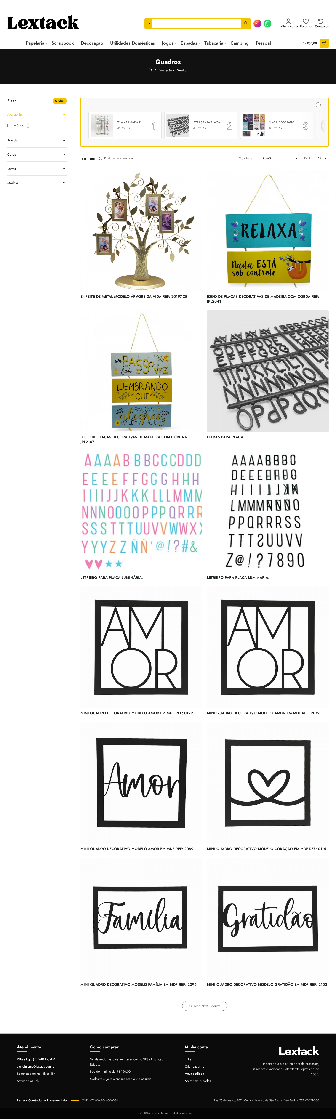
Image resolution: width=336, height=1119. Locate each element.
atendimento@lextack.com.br (36, 1066)
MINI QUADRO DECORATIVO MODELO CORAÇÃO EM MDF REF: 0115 (266, 849)
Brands (12, 140)
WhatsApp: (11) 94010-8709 (36, 1059)
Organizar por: (247, 158)
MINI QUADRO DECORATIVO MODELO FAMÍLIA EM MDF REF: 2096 (138, 984)
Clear (61, 101)
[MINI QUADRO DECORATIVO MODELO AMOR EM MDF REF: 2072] (268, 647)
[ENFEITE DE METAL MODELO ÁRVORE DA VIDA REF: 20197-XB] (141, 231)
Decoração (165, 70)
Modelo (12, 183)
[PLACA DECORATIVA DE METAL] (253, 125)
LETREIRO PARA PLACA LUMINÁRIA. (111, 577)
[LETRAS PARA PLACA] (177, 125)
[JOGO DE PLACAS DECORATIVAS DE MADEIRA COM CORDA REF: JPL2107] (141, 371)
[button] (118, 128)
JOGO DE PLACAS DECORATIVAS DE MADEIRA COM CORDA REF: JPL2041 (263, 299)
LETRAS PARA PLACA (206, 123)
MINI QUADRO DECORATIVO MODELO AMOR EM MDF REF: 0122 (136, 713)
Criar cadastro (194, 1066)
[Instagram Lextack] (257, 23)
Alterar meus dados (198, 1081)
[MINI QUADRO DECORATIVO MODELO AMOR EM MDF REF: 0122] (141, 647)
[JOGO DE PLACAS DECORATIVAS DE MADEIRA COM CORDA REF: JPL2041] (268, 231)
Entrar (189, 1059)
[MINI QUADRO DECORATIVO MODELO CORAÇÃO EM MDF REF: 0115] (268, 783)
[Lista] (92, 158)
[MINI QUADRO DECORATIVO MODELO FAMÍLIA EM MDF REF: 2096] (141, 919)
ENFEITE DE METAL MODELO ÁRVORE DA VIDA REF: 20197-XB (133, 296)
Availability (15, 114)
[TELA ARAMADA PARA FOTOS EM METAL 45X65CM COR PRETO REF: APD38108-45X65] (102, 125)
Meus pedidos (194, 1073)
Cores (11, 154)
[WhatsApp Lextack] (267, 23)
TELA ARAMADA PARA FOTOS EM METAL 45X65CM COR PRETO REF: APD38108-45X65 (131, 123)
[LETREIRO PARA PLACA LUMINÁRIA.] (141, 512)
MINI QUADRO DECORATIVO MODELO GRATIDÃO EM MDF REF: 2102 (267, 984)
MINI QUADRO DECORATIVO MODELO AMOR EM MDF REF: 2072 (263, 713)
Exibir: (308, 158)
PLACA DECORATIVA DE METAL (282, 123)
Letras (11, 168)
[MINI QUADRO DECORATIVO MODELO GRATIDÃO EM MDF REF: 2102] (268, 919)
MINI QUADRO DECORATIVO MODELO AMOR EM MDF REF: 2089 (136, 849)
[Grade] (84, 158)
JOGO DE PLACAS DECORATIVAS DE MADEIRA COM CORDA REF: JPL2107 (136, 439)
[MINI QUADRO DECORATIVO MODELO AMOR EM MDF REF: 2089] (141, 783)
